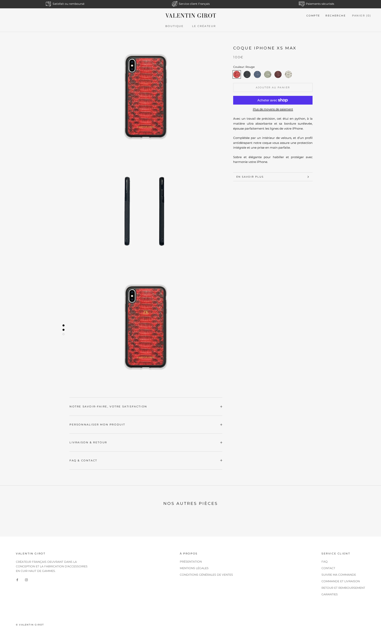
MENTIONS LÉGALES (194, 568)
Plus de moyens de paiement (273, 109)
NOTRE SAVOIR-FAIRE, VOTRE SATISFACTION (108, 406)
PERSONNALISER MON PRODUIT (97, 424)
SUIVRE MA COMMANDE (338, 574)
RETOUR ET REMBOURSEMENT (343, 588)
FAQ (324, 561)
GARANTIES (329, 594)
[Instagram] (26, 579)
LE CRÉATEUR (204, 26)
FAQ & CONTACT (83, 460)
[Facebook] (17, 579)
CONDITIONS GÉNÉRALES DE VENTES (206, 574)
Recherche (335, 15)
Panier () (361, 15)
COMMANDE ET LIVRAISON (340, 581)
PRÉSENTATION (191, 561)
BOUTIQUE (174, 26)
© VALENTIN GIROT (30, 624)
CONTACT (328, 568)
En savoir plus (250, 176)
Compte (313, 15)
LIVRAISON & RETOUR (88, 442)
